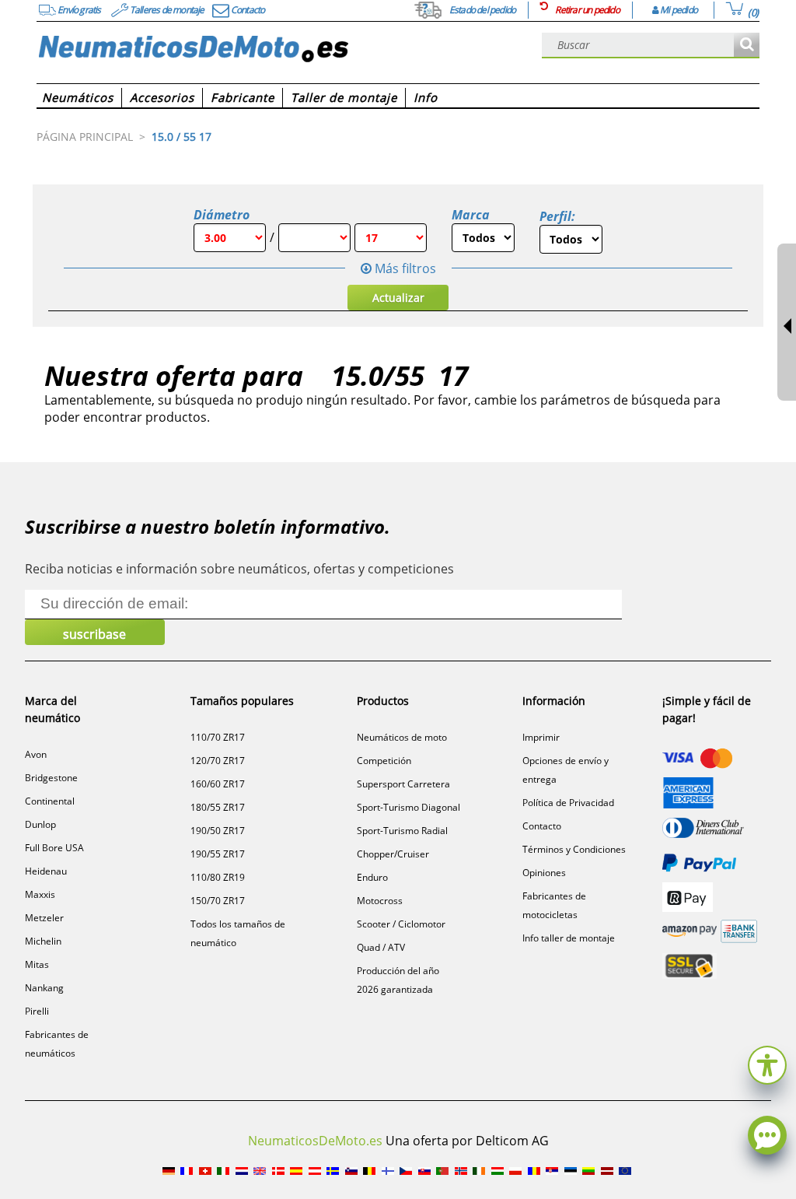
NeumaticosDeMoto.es (315, 1140)
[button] (767, 1063)
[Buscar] (746, 45)
